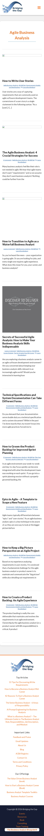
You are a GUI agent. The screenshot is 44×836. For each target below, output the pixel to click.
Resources (22, 817)
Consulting (22, 823)
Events (22, 813)
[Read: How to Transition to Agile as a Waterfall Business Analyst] (22, 217)
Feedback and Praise (22, 737)
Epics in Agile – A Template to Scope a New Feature (19, 501)
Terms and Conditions (22, 762)
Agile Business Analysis (11, 85)
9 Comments (10, 406)
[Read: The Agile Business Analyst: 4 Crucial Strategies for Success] (22, 137)
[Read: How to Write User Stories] (22, 65)
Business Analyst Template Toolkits (22, 792)
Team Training (22, 826)
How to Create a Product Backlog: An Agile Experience (19, 599)
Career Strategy (8, 353)
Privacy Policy (22, 766)
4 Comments (10, 605)
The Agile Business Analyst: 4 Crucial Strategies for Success (20, 154)
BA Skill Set (22, 85)
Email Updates (22, 741)
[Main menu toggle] (39, 7)
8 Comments (10, 507)
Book (22, 820)
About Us (22, 745)
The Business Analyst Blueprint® (22, 830)
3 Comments (7, 160)
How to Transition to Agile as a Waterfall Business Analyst (20, 243)
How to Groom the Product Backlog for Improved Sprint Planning (19, 449)
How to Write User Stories (17, 80)
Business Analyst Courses (22, 796)
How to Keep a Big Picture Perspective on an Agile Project (20, 549)
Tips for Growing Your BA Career (24, 353)
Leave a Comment (9, 249)
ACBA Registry (22, 754)
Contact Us (22, 758)
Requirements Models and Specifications (19, 408)
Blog (22, 749)
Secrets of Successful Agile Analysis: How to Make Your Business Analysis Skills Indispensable (18, 341)
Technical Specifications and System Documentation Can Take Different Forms (22, 398)
